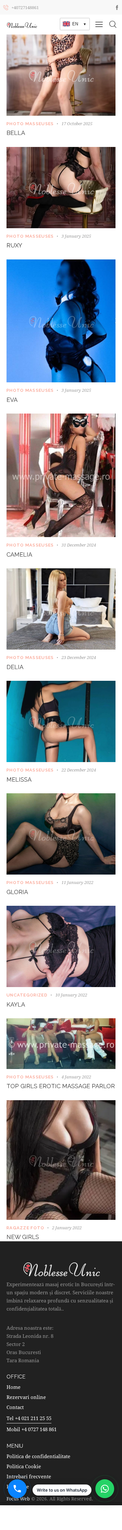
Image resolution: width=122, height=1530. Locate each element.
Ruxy (14, 245)
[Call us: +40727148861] (17, 1488)
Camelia (19, 554)
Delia (15, 667)
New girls (23, 1236)
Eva (12, 399)
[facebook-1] (117, 7)
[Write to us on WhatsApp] (104, 1488)
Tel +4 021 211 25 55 (29, 1418)
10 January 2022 (71, 995)
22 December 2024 (78, 770)
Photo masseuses (30, 123)
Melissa (19, 779)
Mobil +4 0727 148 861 (32, 1429)
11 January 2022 (77, 882)
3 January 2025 (76, 236)
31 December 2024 (78, 545)
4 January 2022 (76, 1077)
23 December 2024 (78, 657)
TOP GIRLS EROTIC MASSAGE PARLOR (61, 1086)
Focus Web (18, 1499)
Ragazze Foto (26, 1227)
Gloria (17, 892)
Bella (16, 132)
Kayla (16, 1004)
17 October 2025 (76, 123)
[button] (99, 24)
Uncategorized (27, 995)
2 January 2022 (67, 1228)
